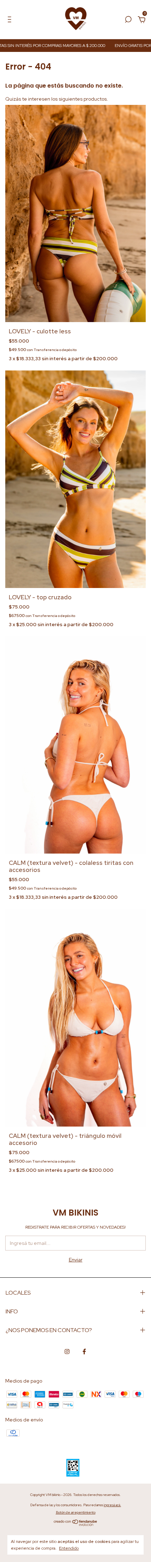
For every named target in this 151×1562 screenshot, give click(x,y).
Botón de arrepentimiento (76, 1512)
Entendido (69, 1548)
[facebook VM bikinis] (84, 1351)
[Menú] (10, 20)
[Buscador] (128, 20)
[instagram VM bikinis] (67, 1351)
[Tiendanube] (76, 1524)
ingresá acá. (112, 1505)
